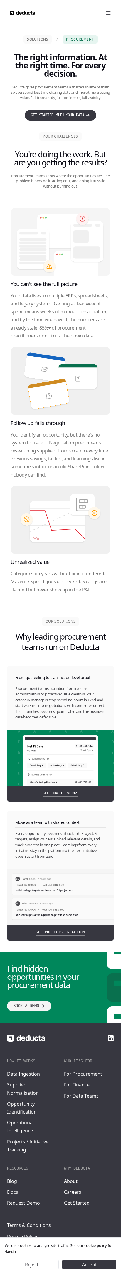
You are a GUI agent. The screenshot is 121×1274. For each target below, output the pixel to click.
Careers (72, 1192)
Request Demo (23, 1203)
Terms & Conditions (29, 1225)
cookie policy (96, 1245)
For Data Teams (81, 1096)
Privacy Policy (22, 1236)
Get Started (77, 1203)
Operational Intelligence (20, 1126)
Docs (12, 1192)
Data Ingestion (23, 1074)
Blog (12, 1181)
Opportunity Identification (22, 1108)
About (71, 1181)
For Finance (77, 1084)
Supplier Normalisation (23, 1088)
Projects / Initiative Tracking (27, 1145)
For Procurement (83, 1074)
